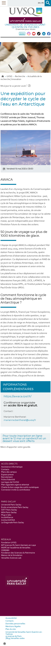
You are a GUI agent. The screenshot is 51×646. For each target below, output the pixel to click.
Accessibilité (11, 618)
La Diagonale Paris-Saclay (12, 523)
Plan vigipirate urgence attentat (15, 485)
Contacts (5, 470)
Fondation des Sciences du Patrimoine (18, 553)
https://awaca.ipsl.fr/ (17, 396)
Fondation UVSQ (8, 543)
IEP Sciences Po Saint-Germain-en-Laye (18, 545)
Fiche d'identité (8, 480)
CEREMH (5, 550)
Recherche (20, 76)
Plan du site (10, 629)
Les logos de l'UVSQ (10, 482)
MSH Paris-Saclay (9, 512)
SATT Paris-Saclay (9, 510)
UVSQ (10, 76)
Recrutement (7, 477)
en (39, 3)
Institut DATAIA (8, 520)
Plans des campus (9, 472)
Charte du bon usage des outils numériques (20, 487)
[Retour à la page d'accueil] (25, 16)
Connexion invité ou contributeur (15, 490)
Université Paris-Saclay (11, 505)
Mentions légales (13, 626)
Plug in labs (6, 515)
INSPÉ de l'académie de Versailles (15, 548)
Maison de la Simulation (11, 555)
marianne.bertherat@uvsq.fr (20, 420)
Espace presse (7, 475)
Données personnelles (15, 624)
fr (43, 3)
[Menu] (3, 3)
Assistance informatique (11, 467)
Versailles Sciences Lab (11, 558)
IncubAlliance (7, 517)
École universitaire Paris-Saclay (14, 507)
